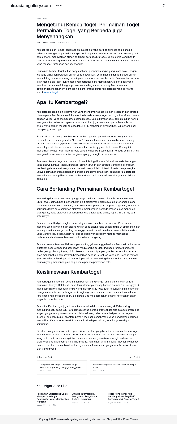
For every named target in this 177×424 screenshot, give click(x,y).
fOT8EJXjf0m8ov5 (47, 42)
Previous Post (45, 357)
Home (59, 5)
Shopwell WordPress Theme (122, 419)
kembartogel (51, 92)
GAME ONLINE (42, 19)
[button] (164, 5)
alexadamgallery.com (30, 5)
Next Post (133, 357)
